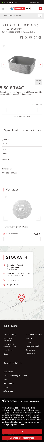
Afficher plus (30, 354)
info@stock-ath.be (13, 285)
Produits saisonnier (33, 346)
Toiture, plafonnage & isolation (15, 376)
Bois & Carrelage (10, 334)
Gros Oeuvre (8, 372)
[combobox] (20, 15)
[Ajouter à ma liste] (4, 46)
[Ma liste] (40, 8)
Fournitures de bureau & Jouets (10, 345)
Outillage (29, 338)
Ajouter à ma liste (23, 117)
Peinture (29, 342)
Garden (6, 354)
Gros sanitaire (9, 383)
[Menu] (4, 8)
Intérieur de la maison (34, 334)
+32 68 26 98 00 (34, 2)
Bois (5, 379)
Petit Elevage (8, 350)
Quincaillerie (30, 350)
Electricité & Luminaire (8, 339)
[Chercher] (40, 15)
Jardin (6, 387)
